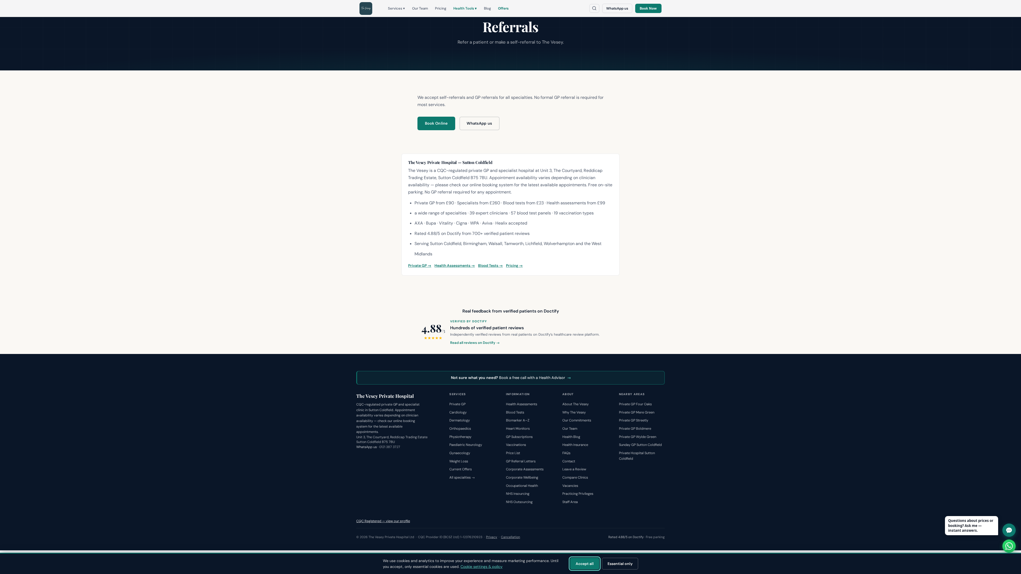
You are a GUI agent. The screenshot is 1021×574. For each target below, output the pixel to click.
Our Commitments (576, 420)
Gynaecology (459, 453)
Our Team (420, 8)
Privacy (491, 537)
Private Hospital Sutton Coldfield (637, 456)
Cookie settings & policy (482, 566)
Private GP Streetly (633, 420)
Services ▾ (396, 8)
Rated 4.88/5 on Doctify (626, 537)
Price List (513, 453)
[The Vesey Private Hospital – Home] (365, 8)
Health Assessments (521, 404)
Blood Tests (515, 412)
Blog (487, 8)
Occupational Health (522, 485)
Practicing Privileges (577, 493)
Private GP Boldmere (635, 428)
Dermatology (459, 420)
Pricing (440, 8)
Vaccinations (516, 444)
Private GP (457, 404)
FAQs (566, 453)
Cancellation (510, 537)
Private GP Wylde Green (637, 436)
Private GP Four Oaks (635, 404)
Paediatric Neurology (465, 444)
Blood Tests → (490, 265)
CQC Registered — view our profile (383, 521)
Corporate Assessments (524, 469)
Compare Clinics (575, 477)
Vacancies (570, 485)
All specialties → (462, 477)
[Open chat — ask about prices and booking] (1009, 530)
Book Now (648, 8)
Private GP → (419, 265)
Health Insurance (575, 444)
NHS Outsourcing (519, 502)
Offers (503, 8)
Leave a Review (574, 469)
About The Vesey (575, 404)
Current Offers (460, 469)
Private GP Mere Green (636, 412)
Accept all (585, 563)
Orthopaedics (460, 428)
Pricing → (514, 265)
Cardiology (458, 412)
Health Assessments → (454, 265)
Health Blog (571, 436)
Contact (568, 461)
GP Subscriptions (519, 436)
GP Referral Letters (520, 461)
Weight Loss (458, 461)
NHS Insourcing (517, 493)
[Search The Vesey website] (594, 8)
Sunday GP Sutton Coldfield (640, 444)
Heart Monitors (518, 428)
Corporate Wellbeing (522, 477)
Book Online (436, 123)
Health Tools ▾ (465, 8)
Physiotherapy (460, 436)
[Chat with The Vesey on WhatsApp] (1009, 546)
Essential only (620, 563)
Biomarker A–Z (517, 420)
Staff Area (570, 502)
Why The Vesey (574, 412)
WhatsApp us (617, 8)
